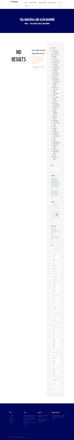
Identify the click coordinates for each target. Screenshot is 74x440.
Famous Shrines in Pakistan (55, 277)
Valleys (54, 155)
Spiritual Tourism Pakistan (53, 362)
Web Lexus (12, 437)
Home (26, 24)
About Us (11, 415)
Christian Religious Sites (55, 265)
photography (54, 327)
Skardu (53, 354)
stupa (53, 365)
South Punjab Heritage (54, 357)
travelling (54, 380)
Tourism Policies (56, 142)
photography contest (54, 330)
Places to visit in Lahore (55, 334)
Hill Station (55, 78)
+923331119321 (41, 421)
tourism (53, 368)
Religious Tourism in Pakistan (54, 341)
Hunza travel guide (54, 299)
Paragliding (55, 120)
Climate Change (56, 60)
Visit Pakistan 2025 (54, 389)
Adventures (55, 50)
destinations (54, 271)
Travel (53, 377)
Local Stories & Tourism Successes (56, 99)
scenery (53, 349)
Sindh (54, 138)
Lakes (54, 95)
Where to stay (12, 421)
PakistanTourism (55, 325)
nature (53, 322)
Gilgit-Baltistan (56, 74)
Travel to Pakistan (54, 383)
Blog (11, 422)
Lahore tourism (55, 316)
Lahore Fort (54, 314)
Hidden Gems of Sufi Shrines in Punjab (55, 195)
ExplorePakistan (55, 273)
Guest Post (55, 76)
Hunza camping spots (55, 295)
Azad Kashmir (56, 52)
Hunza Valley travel (54, 303)
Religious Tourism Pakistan (54, 346)
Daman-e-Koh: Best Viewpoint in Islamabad (30, 423)
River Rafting (55, 132)
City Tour (55, 58)
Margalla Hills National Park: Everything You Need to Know (55, 230)
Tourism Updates (56, 143)
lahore (53, 312)
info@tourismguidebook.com (43, 419)
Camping (54, 56)
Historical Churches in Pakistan (54, 286)
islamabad (54, 306)
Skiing (54, 140)
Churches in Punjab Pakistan (55, 268)
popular (53, 337)
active (53, 250)
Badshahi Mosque (54, 256)
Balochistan (55, 54)
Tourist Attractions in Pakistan (54, 372)
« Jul (52, 220)
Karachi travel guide (54, 309)
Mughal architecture (54, 320)
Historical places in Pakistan (54, 291)
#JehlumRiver (54, 248)
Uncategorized (56, 149)
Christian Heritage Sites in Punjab (55, 260)
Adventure (54, 252)
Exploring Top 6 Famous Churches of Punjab (55, 192)
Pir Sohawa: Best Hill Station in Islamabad (55, 237)
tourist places (54, 375)
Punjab (54, 126)
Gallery (11, 419)
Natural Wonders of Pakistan (55, 112)
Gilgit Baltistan (55, 282)
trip (53, 386)
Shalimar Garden (55, 352)
